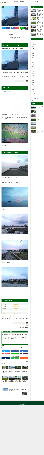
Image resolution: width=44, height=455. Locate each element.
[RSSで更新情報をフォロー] (24, 358)
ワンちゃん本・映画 (34, 98)
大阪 (33, 66)
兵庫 (33, 71)
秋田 (2, 345)
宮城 (33, 89)
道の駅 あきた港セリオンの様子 (15, 37)
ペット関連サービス (34, 93)
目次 (14, 32)
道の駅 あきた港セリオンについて (15, 34)
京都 (33, 64)
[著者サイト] (6, 358)
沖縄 (33, 75)
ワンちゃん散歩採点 (13, 38)
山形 (33, 53)
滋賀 (33, 62)
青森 (33, 46)
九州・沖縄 (34, 44)
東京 (33, 57)
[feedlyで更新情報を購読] (15, 358)
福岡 (33, 73)
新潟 (33, 55)
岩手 (33, 84)
